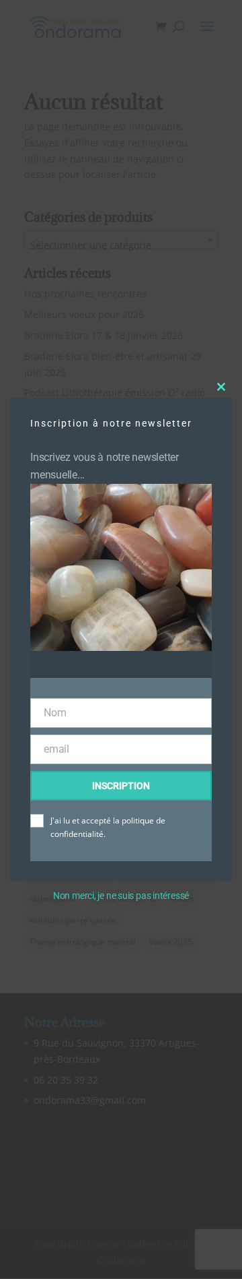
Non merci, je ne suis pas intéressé (121, 895)
